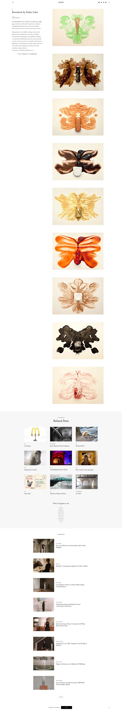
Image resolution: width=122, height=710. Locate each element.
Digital (61, 507)
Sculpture (53, 443)
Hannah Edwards (16, 17)
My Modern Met (33, 54)
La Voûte (78, 494)
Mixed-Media (61, 515)
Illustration (61, 512)
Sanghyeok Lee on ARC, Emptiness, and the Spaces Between (71, 644)
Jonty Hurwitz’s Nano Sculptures (59, 446)
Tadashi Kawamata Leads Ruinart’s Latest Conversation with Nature (68, 605)
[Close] (109, 707)
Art (12, 9)
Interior (60, 621)
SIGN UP (66, 707)
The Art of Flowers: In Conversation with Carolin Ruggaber (71, 546)
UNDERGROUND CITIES (58, 470)
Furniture (61, 641)
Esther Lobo (25, 54)
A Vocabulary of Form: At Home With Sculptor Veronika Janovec (70, 586)
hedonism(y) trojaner (30, 470)
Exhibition (60, 510)
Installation (79, 491)
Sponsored (60, 602)
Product (60, 680)
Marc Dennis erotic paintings (84, 470)
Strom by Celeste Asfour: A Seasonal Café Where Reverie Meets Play (70, 625)
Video (61, 521)
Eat (59, 563)
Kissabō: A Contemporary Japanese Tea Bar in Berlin (72, 566)
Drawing (61, 509)
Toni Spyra (27, 446)
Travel (57, 563)
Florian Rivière (80, 446)
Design (57, 621)
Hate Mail (27, 494)
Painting (61, 516)
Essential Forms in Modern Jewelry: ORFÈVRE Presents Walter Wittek (70, 683)
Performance (61, 518)
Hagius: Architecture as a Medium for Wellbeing (70, 664)
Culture (60, 661)
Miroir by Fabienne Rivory (58, 494)
